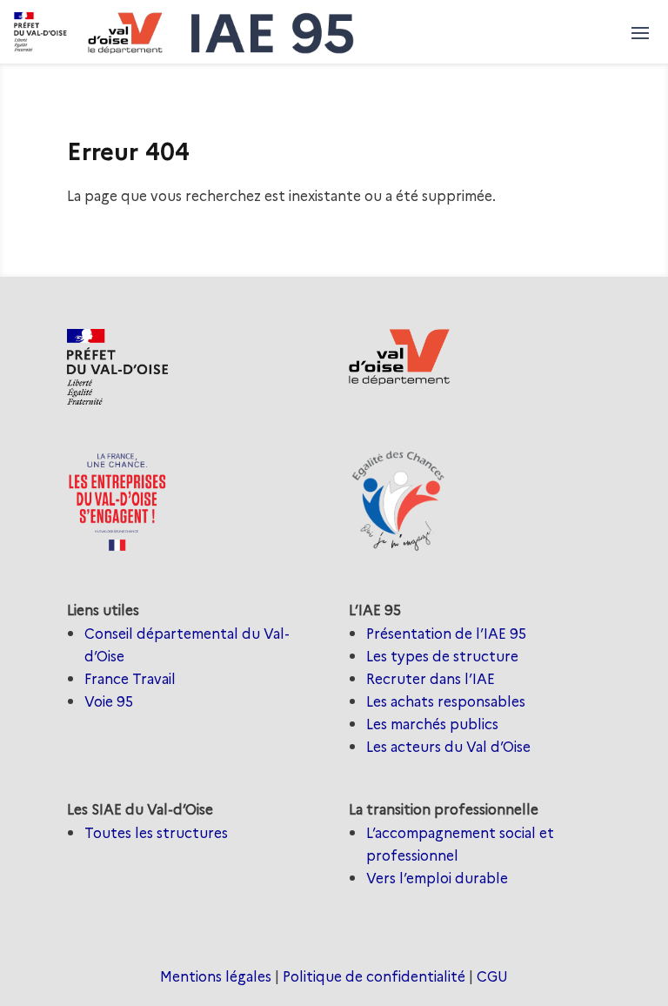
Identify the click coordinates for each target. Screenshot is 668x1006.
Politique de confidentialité (374, 975)
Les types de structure (442, 655)
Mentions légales (215, 975)
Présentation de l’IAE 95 (446, 632)
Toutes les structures (156, 832)
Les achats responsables (445, 700)
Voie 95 (108, 700)
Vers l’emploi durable (437, 877)
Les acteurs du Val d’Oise (448, 745)
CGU (492, 975)
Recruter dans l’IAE (430, 677)
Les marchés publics (432, 723)
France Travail (130, 677)
